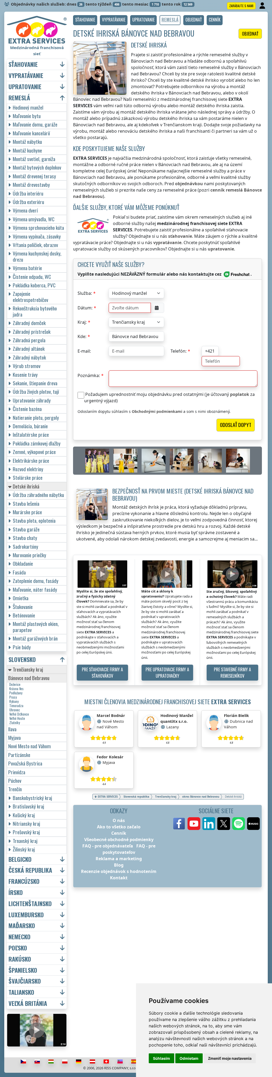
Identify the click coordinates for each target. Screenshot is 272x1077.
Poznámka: (89, 375)
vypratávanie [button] (25, 75)
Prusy (13, 697)
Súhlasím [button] (161, 1058)
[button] (85, 20)
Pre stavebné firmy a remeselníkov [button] (232, 672)
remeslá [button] (19, 98)
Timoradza (16, 706)
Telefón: (178, 351)
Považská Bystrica (25, 763)
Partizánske (19, 755)
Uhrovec (14, 710)
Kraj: (82, 322)
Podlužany (15, 693)
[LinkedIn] (208, 823)
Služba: (85, 293)
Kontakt (119, 878)
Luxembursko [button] (26, 915)
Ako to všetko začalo (119, 827)
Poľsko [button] (17, 948)
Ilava (12, 729)
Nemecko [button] (19, 937)
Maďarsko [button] (21, 926)
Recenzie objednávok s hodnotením (118, 871)
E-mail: (84, 351)
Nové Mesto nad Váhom (29, 746)
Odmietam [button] (189, 1058)
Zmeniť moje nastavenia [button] (230, 1058)
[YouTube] (194, 823)
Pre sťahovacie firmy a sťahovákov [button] (102, 672)
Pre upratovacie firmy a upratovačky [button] (167, 672)
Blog (119, 865)
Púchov (14, 780)
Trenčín (15, 789)
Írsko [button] (15, 892)
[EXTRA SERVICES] (37, 30)
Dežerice (14, 684)
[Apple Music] (253, 823)
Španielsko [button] (22, 970)
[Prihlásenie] (263, 6)
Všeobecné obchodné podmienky (119, 839)
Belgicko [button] (20, 859)
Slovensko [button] (22, 659)
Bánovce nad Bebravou (28, 678)
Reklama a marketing (119, 859)
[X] (223, 823)
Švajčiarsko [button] (24, 981)
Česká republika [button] (30, 870)
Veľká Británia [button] (27, 1003)
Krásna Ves (16, 689)
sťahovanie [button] (23, 64)
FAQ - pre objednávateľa (107, 846)
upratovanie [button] (24, 87)
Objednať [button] (250, 34)
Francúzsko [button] (24, 881)
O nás (119, 820)
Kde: (82, 336)
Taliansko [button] (21, 992)
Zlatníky (14, 723)
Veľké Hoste (17, 718)
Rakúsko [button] (19, 959)
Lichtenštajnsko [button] (30, 903)
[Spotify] (238, 823)
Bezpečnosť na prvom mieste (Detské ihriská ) (182, 494)
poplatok (239, 394)
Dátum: (85, 308)
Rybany (14, 701)
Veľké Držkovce (19, 714)
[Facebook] (179, 823)
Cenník (118, 833)
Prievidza (16, 772)
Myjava (14, 737)
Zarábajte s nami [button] (241, 5)
